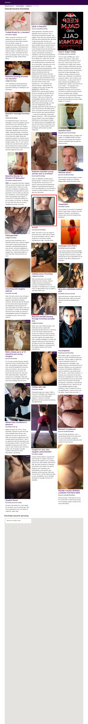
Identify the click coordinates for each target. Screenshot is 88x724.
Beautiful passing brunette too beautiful (17, 77)
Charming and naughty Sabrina (15, 290)
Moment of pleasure (67, 429)
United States (20, 6)
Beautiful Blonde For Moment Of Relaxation (15, 177)
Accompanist (64, 351)
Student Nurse (12, 500)
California (29, 6)
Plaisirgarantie (12, 235)
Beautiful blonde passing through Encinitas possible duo (43, 319)
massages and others (67, 246)
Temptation (63, 204)
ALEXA (35, 227)
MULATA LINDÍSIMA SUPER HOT (70, 290)
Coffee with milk (39, 387)
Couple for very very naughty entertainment (41, 451)
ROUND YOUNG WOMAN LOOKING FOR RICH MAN (69, 492)
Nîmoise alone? (64, 172)
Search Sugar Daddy (67, 52)
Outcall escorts (9, 6)
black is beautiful (39, 26)
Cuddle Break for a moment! (18, 32)
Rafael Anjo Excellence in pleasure (16, 423)
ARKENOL (8, 2)
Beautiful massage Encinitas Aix (17, 114)
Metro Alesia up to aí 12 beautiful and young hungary (16, 354)
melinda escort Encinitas (42, 274)
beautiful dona (64, 130)
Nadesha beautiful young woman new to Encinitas (42, 172)
